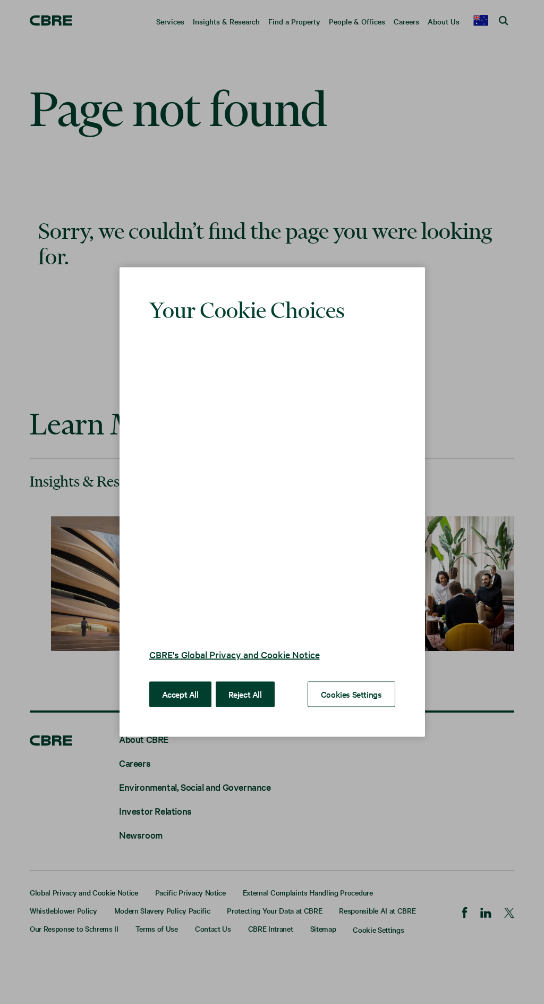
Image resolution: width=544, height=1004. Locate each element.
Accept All (180, 678)
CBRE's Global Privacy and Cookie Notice (234, 638)
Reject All (245, 678)
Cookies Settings (351, 678)
